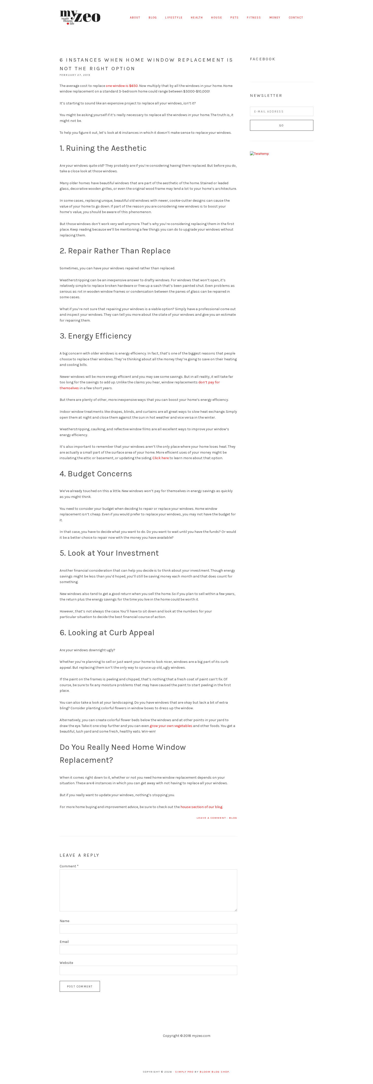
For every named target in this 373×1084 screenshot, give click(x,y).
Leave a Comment (211, 817)
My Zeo (80, 17)
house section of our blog (201, 807)
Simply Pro (184, 1071)
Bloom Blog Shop (214, 1071)
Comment (69, 866)
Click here (160, 458)
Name (64, 921)
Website (66, 963)
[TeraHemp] (259, 154)
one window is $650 (122, 86)
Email (64, 942)
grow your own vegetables (171, 726)
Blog (233, 817)
